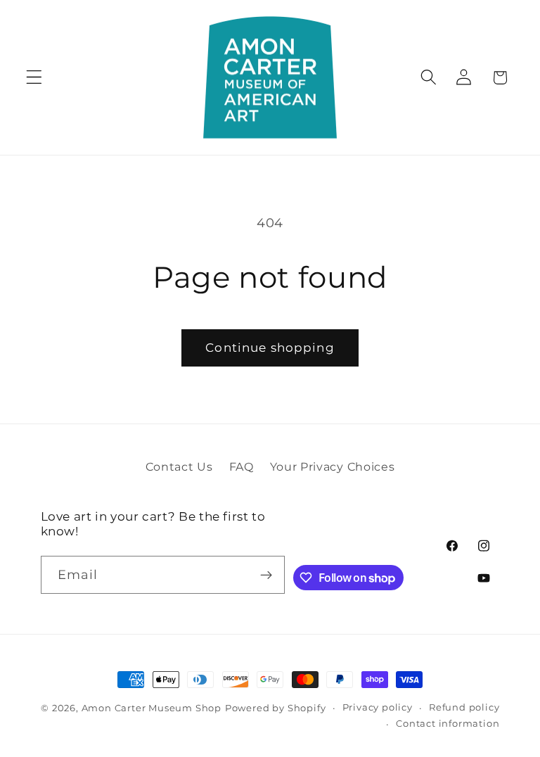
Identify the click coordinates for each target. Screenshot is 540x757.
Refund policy (464, 707)
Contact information (447, 723)
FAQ (241, 466)
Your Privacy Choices (332, 466)
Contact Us (179, 466)
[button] (34, 78)
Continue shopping (270, 347)
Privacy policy (377, 707)
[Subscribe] (267, 575)
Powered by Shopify (275, 708)
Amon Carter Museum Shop (152, 708)
